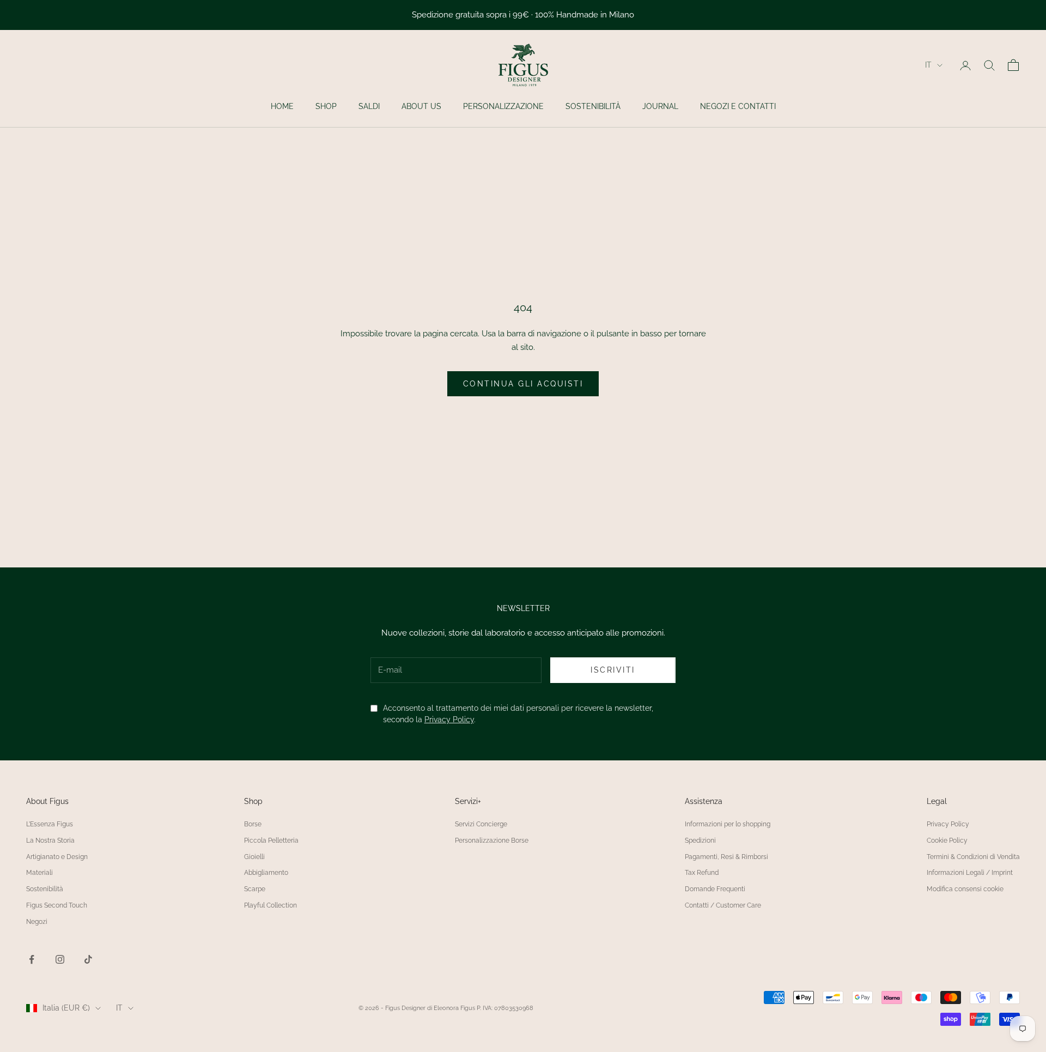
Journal (660, 106)
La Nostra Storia (50, 840)
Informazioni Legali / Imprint (970, 872)
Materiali (39, 872)
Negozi (36, 922)
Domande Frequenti (715, 889)
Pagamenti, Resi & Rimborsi (726, 857)
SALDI (369, 106)
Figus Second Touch (56, 905)
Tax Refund (702, 872)
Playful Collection (270, 905)
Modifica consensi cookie (965, 889)
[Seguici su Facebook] (31, 959)
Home (282, 106)
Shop (326, 106)
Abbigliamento (266, 872)
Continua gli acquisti (523, 383)
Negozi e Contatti (738, 106)
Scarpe (254, 889)
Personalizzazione (503, 106)
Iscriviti (613, 670)
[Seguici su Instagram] (59, 959)
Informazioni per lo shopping (727, 824)
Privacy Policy (449, 719)
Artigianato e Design (57, 857)
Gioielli (254, 857)
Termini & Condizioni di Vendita (973, 857)
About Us (421, 106)
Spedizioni (700, 840)
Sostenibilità (593, 106)
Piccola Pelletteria (271, 840)
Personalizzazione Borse (491, 840)
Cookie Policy (947, 840)
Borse (253, 824)
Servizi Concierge (481, 824)
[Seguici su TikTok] (88, 959)
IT (928, 65)
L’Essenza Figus (49, 824)
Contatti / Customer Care (723, 905)
